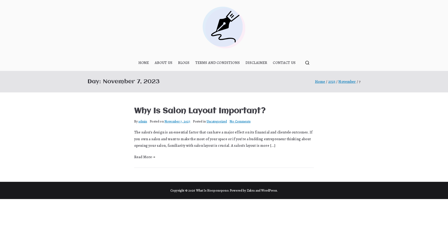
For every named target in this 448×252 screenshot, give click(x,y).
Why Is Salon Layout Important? (200, 111)
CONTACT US (284, 62)
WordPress (269, 190)
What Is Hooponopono (212, 190)
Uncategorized (216, 121)
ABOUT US (163, 62)
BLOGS (184, 62)
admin (142, 121)
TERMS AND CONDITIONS (217, 62)
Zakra (251, 190)
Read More (143, 157)
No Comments (240, 121)
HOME (143, 62)
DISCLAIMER (256, 62)
